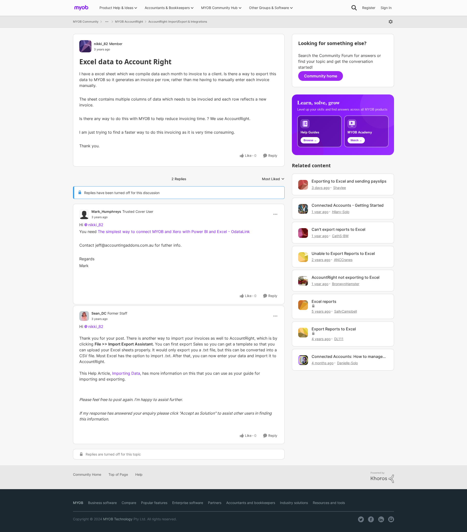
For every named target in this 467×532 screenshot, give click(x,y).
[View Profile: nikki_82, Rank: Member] (85, 46)
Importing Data (126, 373)
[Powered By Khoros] (382, 477)
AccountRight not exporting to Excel (345, 277)
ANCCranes (343, 260)
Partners (214, 503)
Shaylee (339, 188)
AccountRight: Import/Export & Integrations (177, 21)
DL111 (338, 339)
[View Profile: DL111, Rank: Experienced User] (303, 332)
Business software (102, 503)
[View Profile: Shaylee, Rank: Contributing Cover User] (303, 185)
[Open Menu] (390, 21)
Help (139, 474)
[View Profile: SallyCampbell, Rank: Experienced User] (303, 305)
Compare (129, 503)
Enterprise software (187, 503)
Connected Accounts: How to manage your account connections (347, 356)
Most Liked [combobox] (273, 179)
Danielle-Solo (347, 363)
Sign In (386, 8)
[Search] (354, 8)
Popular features (154, 503)
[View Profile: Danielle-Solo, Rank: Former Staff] (303, 360)
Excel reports (324, 301)
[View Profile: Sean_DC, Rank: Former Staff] (84, 316)
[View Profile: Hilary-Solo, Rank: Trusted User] (303, 209)
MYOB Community (86, 21)
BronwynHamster (345, 284)
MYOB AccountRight (129, 21)
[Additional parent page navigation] (107, 21)
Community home (320, 76)
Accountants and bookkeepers (250, 503)
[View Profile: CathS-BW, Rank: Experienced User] (303, 233)
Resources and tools (329, 503)
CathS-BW (340, 236)
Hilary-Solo (340, 212)
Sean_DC (98, 313)
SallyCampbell (345, 311)
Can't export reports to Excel (338, 229)
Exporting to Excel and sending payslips (349, 181)
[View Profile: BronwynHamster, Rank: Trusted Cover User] (303, 281)
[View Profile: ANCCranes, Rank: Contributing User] (303, 257)
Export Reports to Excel (334, 329)
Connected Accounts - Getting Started (348, 205)
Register (368, 8)
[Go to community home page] (81, 8)
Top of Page (118, 474)
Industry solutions (294, 503)
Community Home (87, 474)
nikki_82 (101, 44)
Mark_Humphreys (106, 211)
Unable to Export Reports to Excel (343, 253)
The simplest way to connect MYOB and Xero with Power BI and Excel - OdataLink (174, 231)
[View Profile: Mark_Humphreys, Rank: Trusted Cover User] (84, 214)
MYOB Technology (118, 519)
